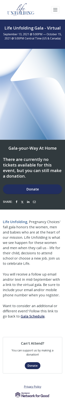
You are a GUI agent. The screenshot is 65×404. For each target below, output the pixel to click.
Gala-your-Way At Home (32, 148)
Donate (32, 189)
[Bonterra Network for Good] (32, 394)
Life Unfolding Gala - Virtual (33, 28)
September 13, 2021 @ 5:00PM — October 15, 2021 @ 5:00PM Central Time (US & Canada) (32, 36)
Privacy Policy (32, 387)
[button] (55, 9)
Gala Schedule (33, 316)
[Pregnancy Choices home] (21, 10)
